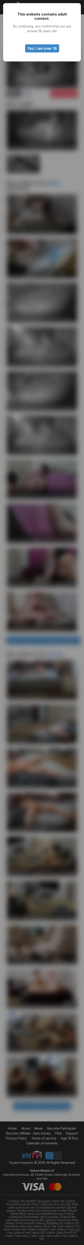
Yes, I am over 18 (42, 48)
